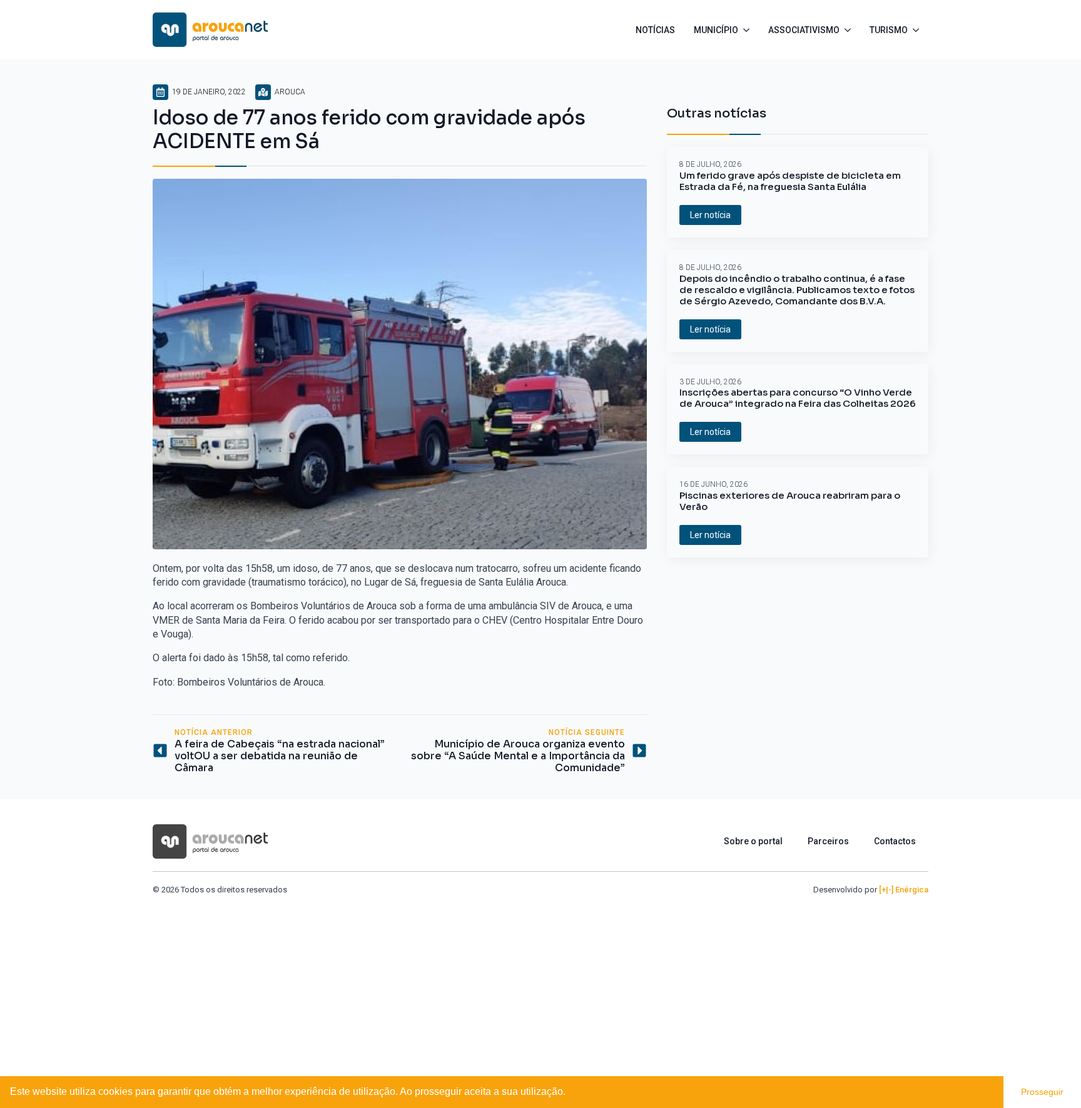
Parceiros (828, 841)
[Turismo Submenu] (918, 30)
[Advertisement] (540, 989)
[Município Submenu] (748, 30)
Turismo (889, 30)
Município (716, 30)
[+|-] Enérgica (903, 889)
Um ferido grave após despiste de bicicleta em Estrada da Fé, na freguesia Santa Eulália (790, 181)
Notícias (655, 30)
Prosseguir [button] (1042, 1092)
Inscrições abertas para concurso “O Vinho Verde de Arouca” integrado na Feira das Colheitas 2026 (797, 398)
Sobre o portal (753, 841)
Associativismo (804, 30)
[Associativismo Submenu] (850, 30)
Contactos (895, 841)
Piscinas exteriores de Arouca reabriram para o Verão (789, 501)
